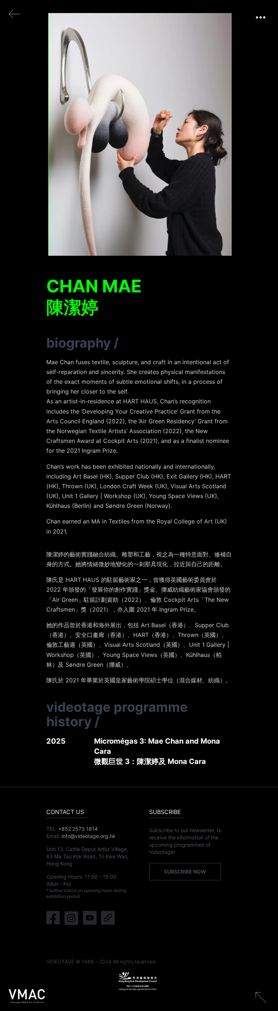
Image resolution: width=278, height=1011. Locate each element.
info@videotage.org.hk (88, 836)
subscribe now (185, 871)
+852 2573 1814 (78, 829)
